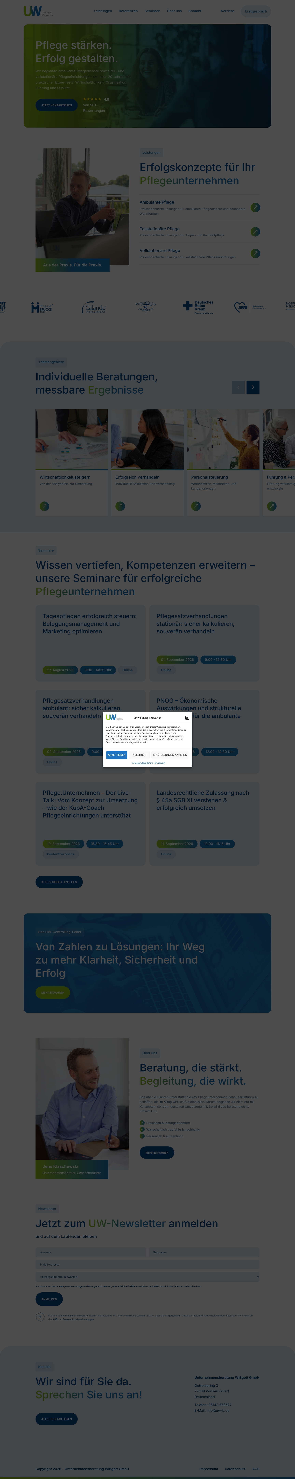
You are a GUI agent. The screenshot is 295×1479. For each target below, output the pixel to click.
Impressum (160, 763)
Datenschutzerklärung (142, 763)
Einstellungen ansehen (170, 754)
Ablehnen (139, 754)
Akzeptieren (116, 754)
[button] (187, 718)
